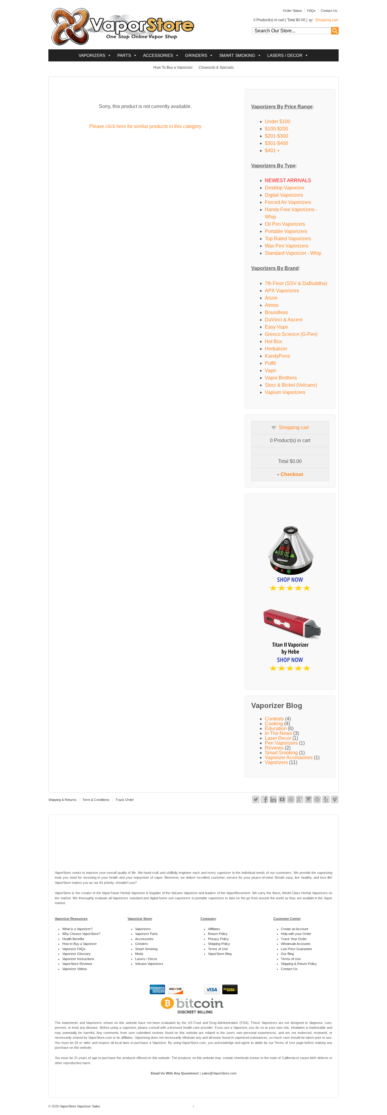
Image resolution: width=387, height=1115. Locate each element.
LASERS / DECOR (284, 55)
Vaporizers (276, 762)
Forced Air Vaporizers (288, 202)
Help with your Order (296, 934)
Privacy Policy (218, 939)
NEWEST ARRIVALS (288, 180)
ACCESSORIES (158, 55)
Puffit (270, 363)
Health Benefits (73, 939)
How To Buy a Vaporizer (173, 67)
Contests (274, 718)
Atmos (271, 305)
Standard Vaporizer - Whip (293, 253)
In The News (278, 733)
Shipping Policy (219, 944)
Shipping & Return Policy (299, 964)
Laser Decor (278, 738)
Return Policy (218, 934)
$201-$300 (276, 136)
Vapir (270, 370)
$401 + (272, 150)
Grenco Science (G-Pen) (291, 334)
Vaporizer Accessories (289, 757)
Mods (139, 954)
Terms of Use (218, 949)
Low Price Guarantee (296, 949)
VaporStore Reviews (77, 964)
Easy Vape (276, 327)
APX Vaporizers (282, 290)
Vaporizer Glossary (76, 954)
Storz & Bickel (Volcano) (291, 385)
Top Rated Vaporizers (288, 238)
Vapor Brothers (281, 377)
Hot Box (273, 341)
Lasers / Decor (146, 959)
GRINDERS (196, 55)
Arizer (271, 297)
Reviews (274, 747)
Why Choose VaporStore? (81, 934)
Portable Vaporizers (286, 231)
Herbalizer (276, 348)
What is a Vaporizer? (77, 929)
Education (276, 728)
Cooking (274, 723)
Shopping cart (326, 20)
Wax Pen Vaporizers (286, 245)
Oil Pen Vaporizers (285, 224)
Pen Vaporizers (281, 743)
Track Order (124, 800)
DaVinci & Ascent (283, 319)
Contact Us (329, 10)
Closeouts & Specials (216, 67)
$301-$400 (276, 143)
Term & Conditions (96, 800)
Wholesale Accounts (296, 944)
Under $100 (277, 121)
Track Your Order (294, 939)
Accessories (144, 939)
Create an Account (294, 929)
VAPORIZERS (92, 55)
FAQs (311, 10)
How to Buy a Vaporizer (79, 944)
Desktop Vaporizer (284, 187)
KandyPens (277, 356)
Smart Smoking (281, 752)
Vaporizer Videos (74, 969)
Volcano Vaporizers (149, 964)
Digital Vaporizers (284, 195)
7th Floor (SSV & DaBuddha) (296, 283)
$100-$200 (276, 128)
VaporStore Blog (220, 954)
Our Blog (287, 954)
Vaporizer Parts (146, 934)
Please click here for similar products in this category (145, 126)
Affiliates (214, 929)
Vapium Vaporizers (285, 392)
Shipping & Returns (62, 800)
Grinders (141, 944)
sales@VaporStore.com (219, 1073)
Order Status (292, 10)
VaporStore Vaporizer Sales (79, 1106)
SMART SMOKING (237, 55)
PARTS (124, 55)
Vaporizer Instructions (78, 959)
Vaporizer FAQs (74, 949)
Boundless (276, 312)
